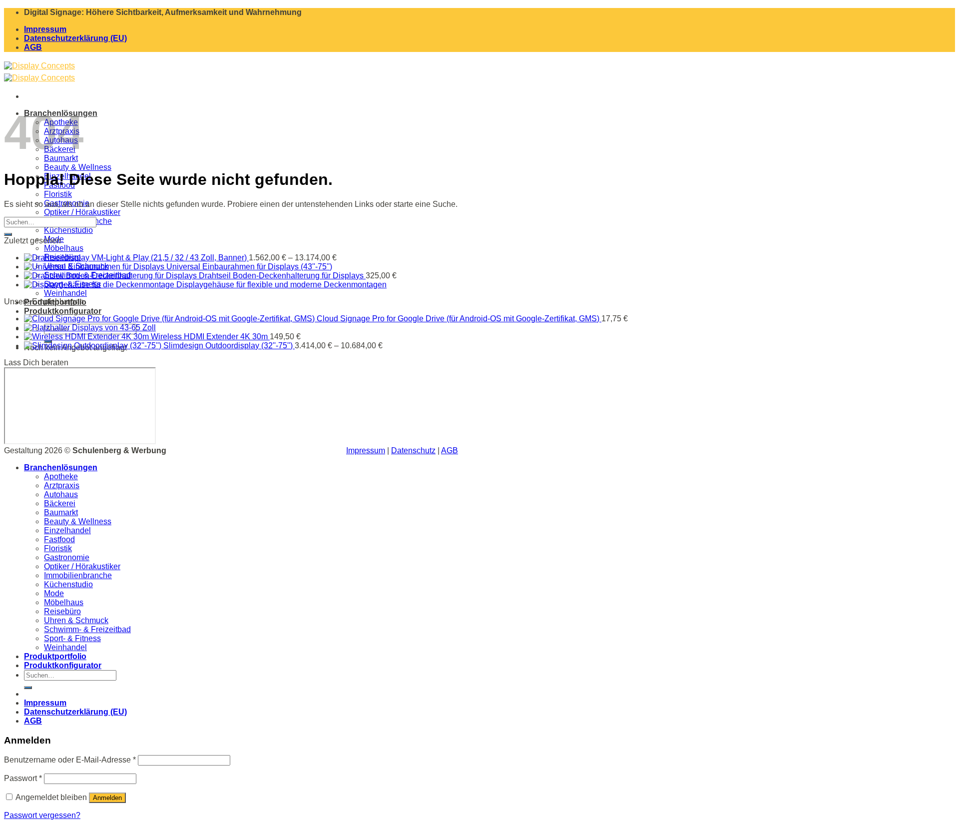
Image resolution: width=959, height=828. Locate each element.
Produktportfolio (55, 656)
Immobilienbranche (78, 575)
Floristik (58, 194)
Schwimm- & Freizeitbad (87, 629)
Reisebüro (62, 611)
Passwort (23, 778)
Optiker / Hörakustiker (82, 212)
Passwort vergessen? (42, 815)
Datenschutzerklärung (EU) (75, 38)
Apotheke (61, 476)
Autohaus (61, 494)
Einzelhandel (67, 530)
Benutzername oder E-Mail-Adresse (70, 760)
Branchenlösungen (60, 467)
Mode (54, 593)
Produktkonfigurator (62, 311)
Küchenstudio (68, 230)
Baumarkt (61, 512)
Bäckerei (59, 503)
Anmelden (107, 798)
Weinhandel (65, 293)
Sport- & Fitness (72, 638)
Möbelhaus (63, 248)
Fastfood (59, 539)
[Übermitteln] (8, 234)
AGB (33, 47)
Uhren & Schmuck (76, 620)
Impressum (45, 29)
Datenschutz (413, 450)
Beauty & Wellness (77, 167)
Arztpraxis (61, 485)
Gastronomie (66, 557)
